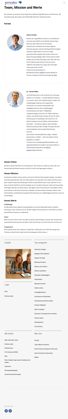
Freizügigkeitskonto (40, 292)
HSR (55, 75)
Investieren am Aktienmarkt (42, 296)
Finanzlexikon (38, 279)
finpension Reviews (40, 283)
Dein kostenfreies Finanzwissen (43, 353)
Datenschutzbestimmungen (13, 374)
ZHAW (42, 72)
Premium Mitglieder (40, 305)
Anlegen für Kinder (39, 258)
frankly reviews (38, 288)
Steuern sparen (38, 318)
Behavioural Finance (40, 262)
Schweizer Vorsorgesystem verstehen (45, 313)
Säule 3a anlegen (39, 309)
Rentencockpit (9, 296)
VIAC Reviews (38, 326)
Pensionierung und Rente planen (43, 301)
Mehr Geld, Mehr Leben (11, 340)
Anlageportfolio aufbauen (41, 253)
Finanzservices (9, 348)
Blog (6, 356)
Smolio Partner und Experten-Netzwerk (45, 349)
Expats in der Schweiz (40, 266)
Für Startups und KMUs (11, 352)
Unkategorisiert (38, 322)
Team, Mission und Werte (41, 344)
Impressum (8, 366)
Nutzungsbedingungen (11, 370)
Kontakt (36, 340)
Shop (6, 291)
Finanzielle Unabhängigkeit (42, 275)
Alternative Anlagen (40, 249)
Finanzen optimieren (40, 271)
